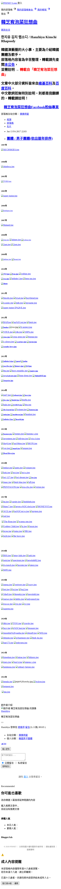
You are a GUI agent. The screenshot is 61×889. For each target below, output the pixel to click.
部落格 (10, 123)
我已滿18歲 (7, 883)
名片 (9, 126)
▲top (3, 743)
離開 (16, 883)
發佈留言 (6, 766)
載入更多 (6, 749)
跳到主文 (5, 30)
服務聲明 (30, 850)
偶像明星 (24, 114)
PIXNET (13, 847)
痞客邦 (21, 727)
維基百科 (45, 83)
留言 (27, 727)
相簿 (9, 119)
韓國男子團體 (25, 738)
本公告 (10, 64)
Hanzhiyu (5, 711)
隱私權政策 (50, 847)
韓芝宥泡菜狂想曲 (19, 22)
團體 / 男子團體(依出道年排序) (30, 138)
